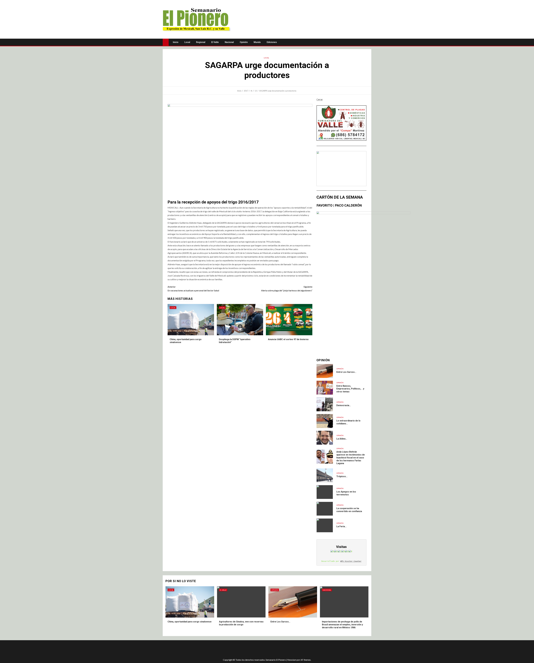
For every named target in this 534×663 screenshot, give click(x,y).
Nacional (229, 42)
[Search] (369, 42)
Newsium (291, 659)
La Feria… (341, 526)
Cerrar (320, 99)
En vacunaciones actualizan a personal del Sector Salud (193, 288)
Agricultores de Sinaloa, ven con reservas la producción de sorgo (241, 623)
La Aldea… (341, 438)
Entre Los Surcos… (346, 372)
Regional (200, 42)
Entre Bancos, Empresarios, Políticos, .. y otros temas (350, 389)
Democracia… (343, 405)
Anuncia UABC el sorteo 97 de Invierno (288, 339)
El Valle (215, 42)
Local (187, 42)
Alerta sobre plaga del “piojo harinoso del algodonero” (286, 288)
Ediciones (272, 42)
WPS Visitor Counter (350, 561)
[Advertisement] (212, 649)
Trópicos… (342, 476)
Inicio (175, 42)
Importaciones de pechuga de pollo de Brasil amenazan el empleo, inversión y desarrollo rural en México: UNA (342, 624)
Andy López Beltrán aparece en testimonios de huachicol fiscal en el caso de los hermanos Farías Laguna (350, 457)
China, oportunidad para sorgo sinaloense (190, 621)
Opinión (244, 42)
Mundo (257, 42)
